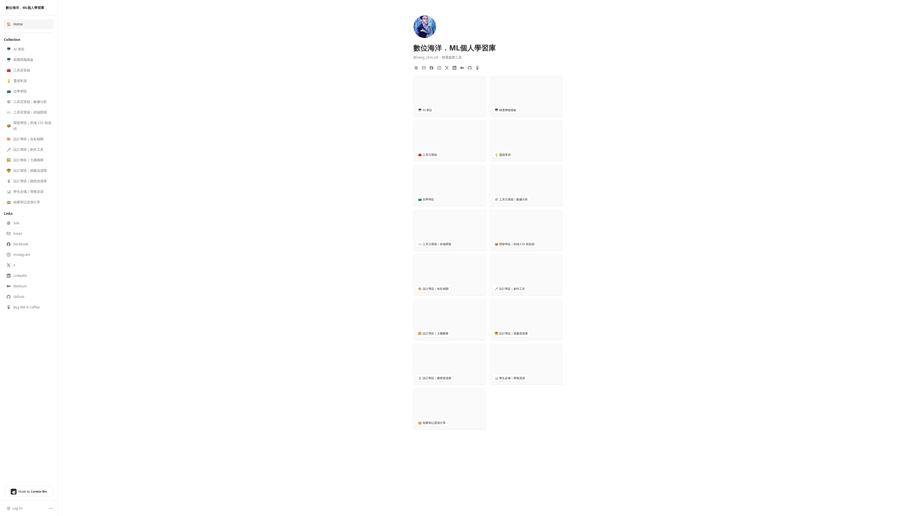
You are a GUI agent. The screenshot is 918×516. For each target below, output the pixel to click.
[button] (29, 49)
